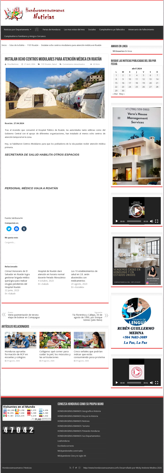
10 (130, 79)
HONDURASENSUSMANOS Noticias (74, 421)
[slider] (134, 221)
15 (116, 83)
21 (157, 83)
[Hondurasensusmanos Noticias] (35, 12)
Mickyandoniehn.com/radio (70, 451)
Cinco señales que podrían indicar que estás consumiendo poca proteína (89, 354)
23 (123, 87)
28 (157, 87)
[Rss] (70, 468)
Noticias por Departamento (16, 29)
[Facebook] (73, 468)
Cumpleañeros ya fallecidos (112, 29)
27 (150, 87)
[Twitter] (76, 468)
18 (136, 83)
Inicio (4, 45)
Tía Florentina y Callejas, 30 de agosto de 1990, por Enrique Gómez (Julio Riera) (87, 316)
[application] (137, 211)
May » (122, 94)
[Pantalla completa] (156, 221)
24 (130, 87)
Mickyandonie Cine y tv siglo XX (72, 456)
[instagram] (79, 468)
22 (116, 87)
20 (150, 83)
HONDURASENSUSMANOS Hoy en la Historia (78, 416)
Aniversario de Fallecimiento (141, 29)
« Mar (115, 94)
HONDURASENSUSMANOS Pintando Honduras (79, 431)
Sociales (92, 29)
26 (143, 87)
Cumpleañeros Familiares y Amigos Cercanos (25, 36)
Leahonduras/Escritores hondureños (37, 29)
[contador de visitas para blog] (18, 430)
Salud (54, 64)
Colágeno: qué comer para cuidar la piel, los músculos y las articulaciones (54, 354)
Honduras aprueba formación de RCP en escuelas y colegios (16, 354)
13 (150, 79)
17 (130, 83)
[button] (136, 210)
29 (116, 90)
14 (157, 79)
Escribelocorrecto (66, 446)
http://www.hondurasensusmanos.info (101, 468)
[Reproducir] (116, 221)
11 (136, 79)
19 (143, 83)
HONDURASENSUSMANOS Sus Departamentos (79, 436)
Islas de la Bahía (16, 45)
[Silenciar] (151, 221)
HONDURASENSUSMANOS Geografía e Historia (79, 411)
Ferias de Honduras (52, 29)
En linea (122, 51)
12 (143, 79)
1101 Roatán (32, 45)
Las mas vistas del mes (74, 29)
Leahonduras (64, 441)
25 (136, 87)
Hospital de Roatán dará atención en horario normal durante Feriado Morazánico (52, 274)
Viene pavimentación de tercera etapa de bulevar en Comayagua (24, 315)
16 (123, 83)
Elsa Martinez (13, 64)
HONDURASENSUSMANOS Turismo (74, 426)
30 (123, 90)
